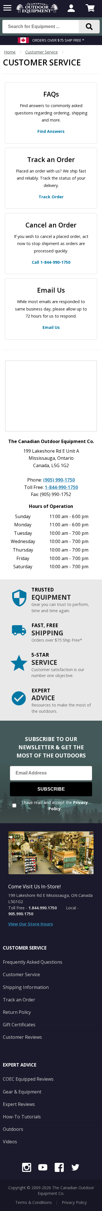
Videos (10, 1141)
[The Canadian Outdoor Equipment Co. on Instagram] (26, 1168)
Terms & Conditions (33, 1202)
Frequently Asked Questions (32, 962)
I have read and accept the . (55, 805)
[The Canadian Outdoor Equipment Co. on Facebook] (59, 1168)
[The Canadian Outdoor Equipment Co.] (37, 11)
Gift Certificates (19, 1024)
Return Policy (17, 1012)
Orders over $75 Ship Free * (58, 40)
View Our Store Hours (30, 924)
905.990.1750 (20, 913)
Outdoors (13, 1129)
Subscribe (51, 789)
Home (10, 52)
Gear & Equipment (22, 1092)
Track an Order (19, 1000)
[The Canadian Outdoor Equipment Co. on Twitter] (75, 1168)
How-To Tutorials (22, 1117)
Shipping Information (26, 987)
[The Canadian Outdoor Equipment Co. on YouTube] (42, 1168)
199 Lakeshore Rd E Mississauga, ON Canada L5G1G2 (50, 898)
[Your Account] (71, 8)
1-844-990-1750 (61, 487)
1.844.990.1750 (42, 907)
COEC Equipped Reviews (28, 1079)
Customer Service (41, 52)
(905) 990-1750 (59, 480)
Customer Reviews (22, 1037)
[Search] (89, 26)
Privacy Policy (74, 1202)
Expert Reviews (19, 1104)
